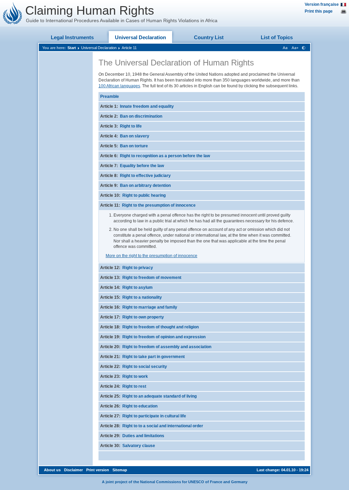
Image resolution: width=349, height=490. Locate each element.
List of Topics (277, 37)
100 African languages (119, 86)
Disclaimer (73, 470)
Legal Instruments (72, 37)
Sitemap (119, 470)
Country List (209, 37)
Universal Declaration (140, 37)
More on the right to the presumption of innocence (151, 255)
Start (71, 48)
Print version (97, 470)
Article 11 (129, 48)
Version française (322, 4)
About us (52, 470)
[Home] (12, 13)
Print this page (319, 11)
